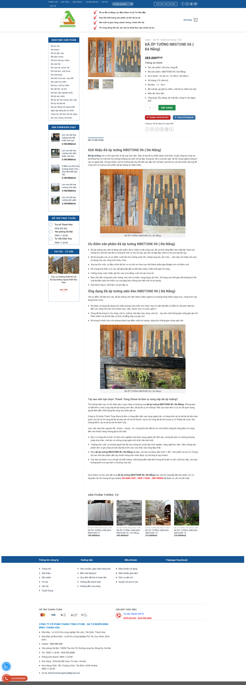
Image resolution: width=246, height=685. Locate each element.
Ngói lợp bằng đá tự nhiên (62, 110)
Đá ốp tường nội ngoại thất (63, 106)
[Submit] (132, 4)
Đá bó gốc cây (57, 53)
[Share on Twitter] (152, 129)
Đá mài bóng (56, 74)
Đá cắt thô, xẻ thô (59, 88)
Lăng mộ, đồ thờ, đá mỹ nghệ (64, 114)
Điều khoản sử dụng (128, 568)
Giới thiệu (65, 2)
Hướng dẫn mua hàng (90, 585)
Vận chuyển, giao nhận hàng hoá (95, 568)
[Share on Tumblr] (171, 129)
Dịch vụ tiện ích (126, 577)
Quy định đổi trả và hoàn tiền (93, 577)
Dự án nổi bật (92, 2)
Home (147, 39)
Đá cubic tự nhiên (58, 81)
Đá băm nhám (57, 56)
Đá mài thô (56, 63)
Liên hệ (53, 6)
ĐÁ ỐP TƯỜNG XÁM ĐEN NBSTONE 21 (99, 531)
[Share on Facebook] (147, 129)
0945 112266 (144, 478)
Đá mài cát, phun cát (60, 67)
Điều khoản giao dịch (128, 572)
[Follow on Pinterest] (191, 4)
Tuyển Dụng (47, 590)
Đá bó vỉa (55, 45)
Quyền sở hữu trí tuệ (128, 581)
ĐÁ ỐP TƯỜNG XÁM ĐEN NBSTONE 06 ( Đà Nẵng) (128, 531)
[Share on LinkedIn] (166, 129)
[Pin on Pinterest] (162, 129)
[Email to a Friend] (157, 129)
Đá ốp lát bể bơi (58, 103)
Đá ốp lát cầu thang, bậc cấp (64, 99)
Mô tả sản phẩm (95, 140)
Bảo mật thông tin (88, 572)
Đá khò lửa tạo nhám (60, 60)
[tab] (95, 140)
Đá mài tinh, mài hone (60, 71)
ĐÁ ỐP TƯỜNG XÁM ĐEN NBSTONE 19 (157, 531)
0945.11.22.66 (61, 235)
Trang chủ (53, 2)
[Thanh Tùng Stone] (68, 20)
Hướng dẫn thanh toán (90, 581)
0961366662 (157, 478)
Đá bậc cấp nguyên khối (62, 92)
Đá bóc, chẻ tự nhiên (60, 85)
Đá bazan (55, 49)
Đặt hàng (167, 107)
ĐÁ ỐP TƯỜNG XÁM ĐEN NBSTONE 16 (185, 531)
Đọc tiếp (64, 290)
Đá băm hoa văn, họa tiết (62, 78)
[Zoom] (91, 73)
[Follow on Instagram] (187, 4)
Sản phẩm (77, 2)
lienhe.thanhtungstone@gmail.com (64, 672)
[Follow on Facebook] (183, 4)
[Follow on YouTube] (195, 4)
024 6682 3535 (129, 478)
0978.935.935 (61, 228)
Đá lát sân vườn (58, 96)
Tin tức (104, 2)
